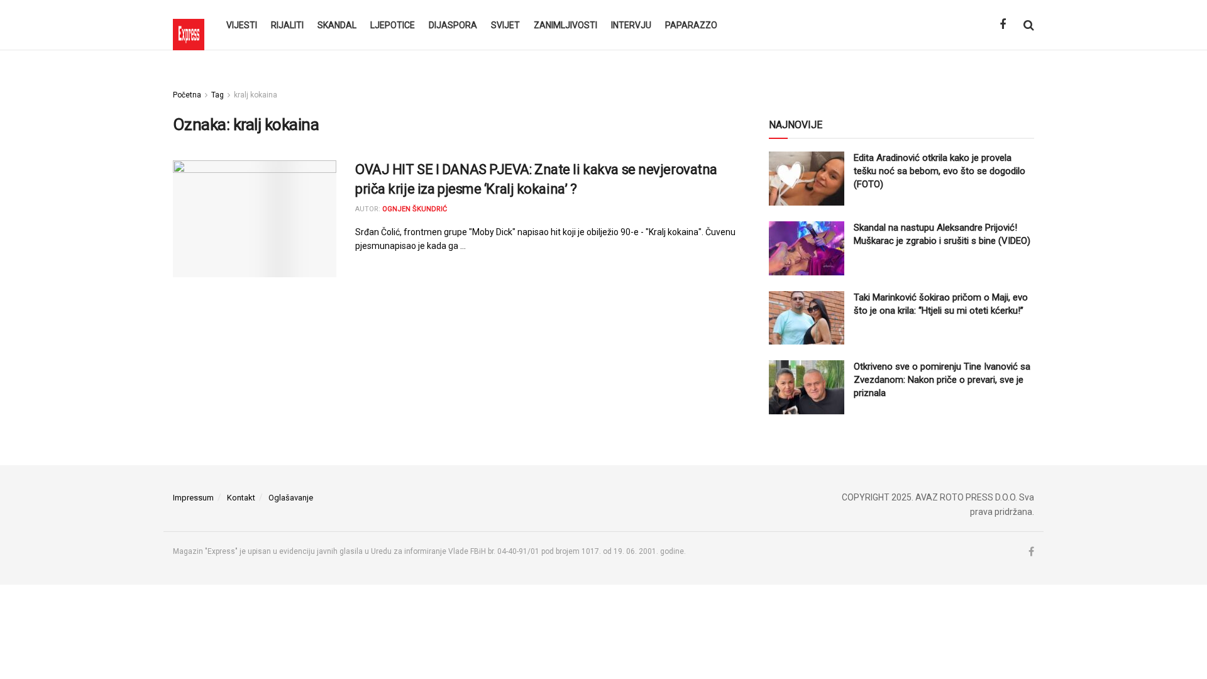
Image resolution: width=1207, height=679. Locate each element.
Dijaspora (453, 25)
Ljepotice (392, 25)
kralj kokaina (255, 95)
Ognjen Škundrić (414, 209)
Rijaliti (287, 25)
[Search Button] (1028, 25)
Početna (187, 95)
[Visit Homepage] (188, 25)
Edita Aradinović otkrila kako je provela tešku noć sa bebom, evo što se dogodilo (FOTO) (939, 171)
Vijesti (241, 25)
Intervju (631, 25)
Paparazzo (691, 25)
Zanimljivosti (565, 25)
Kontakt (241, 497)
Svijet (505, 25)
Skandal (336, 25)
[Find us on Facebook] (1003, 25)
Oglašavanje (290, 497)
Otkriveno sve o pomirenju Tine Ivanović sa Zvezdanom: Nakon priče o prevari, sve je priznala (942, 380)
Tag (217, 95)
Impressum (193, 497)
